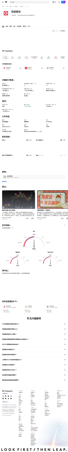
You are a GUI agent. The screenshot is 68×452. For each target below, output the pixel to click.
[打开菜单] (2, 2)
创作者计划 (47, 396)
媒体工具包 (33, 423)
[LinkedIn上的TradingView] (3, 398)
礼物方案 (32, 396)
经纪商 (32, 402)
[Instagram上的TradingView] (11, 396)
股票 (20, 396)
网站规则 (46, 398)
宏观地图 (20, 429)
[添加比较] (20, 68)
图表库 (58, 393)
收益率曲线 (21, 426)
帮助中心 (32, 420)
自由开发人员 (47, 413)
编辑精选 (46, 406)
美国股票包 (33, 412)
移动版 (20, 434)
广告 (58, 402)
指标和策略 (47, 410)
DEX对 (20, 403)
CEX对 (20, 402)
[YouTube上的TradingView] (8, 396)
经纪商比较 (33, 403)
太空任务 (32, 417)
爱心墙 (46, 393)
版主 (46, 399)
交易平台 (59, 398)
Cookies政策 (33, 439)
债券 (20, 399)
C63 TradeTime (34, 430)
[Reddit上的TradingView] (11, 398)
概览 (32, 400)
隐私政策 (32, 437)
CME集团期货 (33, 409)
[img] (33, 15)
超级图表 (20, 392)
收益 (20, 417)
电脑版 (20, 436)
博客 (32, 419)
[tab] (27, 140)
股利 (20, 419)
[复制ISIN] (37, 131)
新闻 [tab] (11, 26)
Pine (20, 405)
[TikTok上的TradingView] (8, 398)
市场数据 (32, 395)
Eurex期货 (33, 410)
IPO (19, 420)
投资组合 (20, 424)
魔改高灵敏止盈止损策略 (8, 210)
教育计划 (59, 406)
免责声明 (32, 436)
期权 (20, 427)
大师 (46, 412)
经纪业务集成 (60, 403)
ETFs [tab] (29, 26)
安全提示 (32, 442)
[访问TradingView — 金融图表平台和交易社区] (7, 51)
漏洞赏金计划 (33, 443)
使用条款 (32, 434)
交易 (46, 403)
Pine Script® (21, 430)
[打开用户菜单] (59, 2)
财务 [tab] (7, 26)
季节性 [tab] (24, 26)
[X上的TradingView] (3, 396)
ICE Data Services (11, 404)
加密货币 (20, 400)
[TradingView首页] (6, 2)
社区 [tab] (14, 26)
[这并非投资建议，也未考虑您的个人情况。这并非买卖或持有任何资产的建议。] (12, 228)
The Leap (33, 405)
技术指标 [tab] (19, 26)
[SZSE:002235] (3, 207)
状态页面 (32, 445)
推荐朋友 (46, 395)
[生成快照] (53, 31)
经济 (20, 416)
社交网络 (46, 392)
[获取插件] (56, 31)
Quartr (11, 413)
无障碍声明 (33, 440)
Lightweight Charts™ (61, 395)
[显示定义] (5, 83)
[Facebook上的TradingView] (6, 396)
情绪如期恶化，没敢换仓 (43, 210)
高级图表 (59, 396)
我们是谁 (32, 416)
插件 (58, 392)
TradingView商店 (34, 427)
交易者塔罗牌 (33, 429)
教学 (46, 405)
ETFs (20, 397)
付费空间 (46, 415)
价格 (32, 393)
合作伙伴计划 (60, 405)
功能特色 (32, 392)
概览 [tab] (3, 26)
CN (55, 2)
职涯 (32, 422)
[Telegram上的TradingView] (6, 398)
